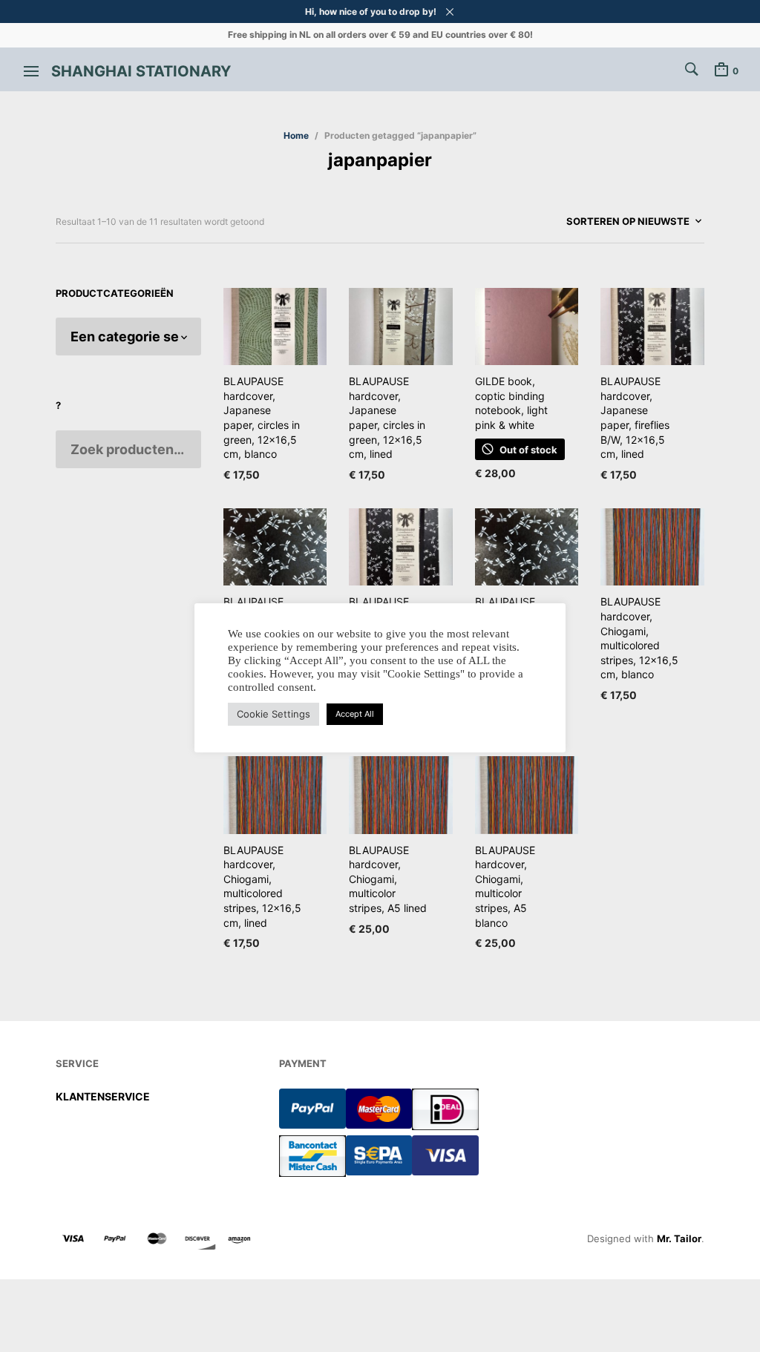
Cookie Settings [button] (273, 714)
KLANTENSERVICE (103, 1096)
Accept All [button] (354, 714)
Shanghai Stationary (141, 71)
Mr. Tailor (679, 1238)
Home (296, 135)
